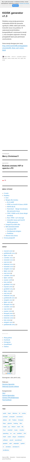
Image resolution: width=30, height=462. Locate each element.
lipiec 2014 (7, 291)
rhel (24, 58)
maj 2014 (7, 293)
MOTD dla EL (11, 206)
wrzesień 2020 (8, 266)
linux (19, 58)
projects (24, 56)
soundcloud (18, 440)
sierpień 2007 (8, 322)
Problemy (10, 233)
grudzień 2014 (8, 289)
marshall (10, 430)
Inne (7, 198)
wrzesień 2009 (8, 315)
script (3, 60)
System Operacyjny (8, 395)
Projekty (6, 195)
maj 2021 (7, 262)
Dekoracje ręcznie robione (10, 386)
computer (12, 417)
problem (19, 433)
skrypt (14, 437)
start (10, 443)
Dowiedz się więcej (24, 3)
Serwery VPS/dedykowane (10, 397)
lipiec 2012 (7, 302)
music (16, 430)
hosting (16, 423)
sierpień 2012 (8, 300)
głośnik (10, 423)
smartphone (21, 437)
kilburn (14, 427)
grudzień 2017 (8, 284)
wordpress (6, 450)
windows (8, 447)
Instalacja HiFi (11, 229)
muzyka (21, 430)
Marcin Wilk (7, 56)
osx (14, 433)
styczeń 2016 (8, 286)
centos (9, 58)
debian (5, 420)
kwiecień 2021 (8, 264)
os (11, 433)
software (5, 440)
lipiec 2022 (7, 255)
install (12, 58)
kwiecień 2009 (8, 318)
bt (19, 413)
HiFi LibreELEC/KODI (12, 226)
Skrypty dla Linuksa (12, 200)
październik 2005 (9, 324)
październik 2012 (9, 298)
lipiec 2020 (7, 271)
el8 (9, 420)
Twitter (6, 346)
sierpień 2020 (8, 269)
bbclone (15, 413)
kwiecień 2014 (8, 295)
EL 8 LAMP (10, 202)
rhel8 (4, 437)
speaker (5, 443)
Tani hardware (7, 400)
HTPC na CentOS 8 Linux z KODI (17, 204)
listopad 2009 (8, 313)
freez (4, 423)
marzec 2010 (8, 311)
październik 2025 (9, 253)
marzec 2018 (8, 280)
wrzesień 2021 (8, 260)
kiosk (16, 58)
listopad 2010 (8, 304)
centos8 (5, 417)
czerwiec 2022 (8, 257)
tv (3, 447)
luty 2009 (7, 320)
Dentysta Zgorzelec (8, 384)
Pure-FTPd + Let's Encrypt (15, 218)
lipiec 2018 (7, 278)
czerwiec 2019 (8, 275)
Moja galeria (8, 337)
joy (9, 427)
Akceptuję (15, 5)
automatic (4, 58)
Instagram (7, 342)
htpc (21, 423)
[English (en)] (5, 180)
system (23, 443)
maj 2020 (7, 273)
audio (4, 413)
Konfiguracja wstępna (14, 231)
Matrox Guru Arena (12, 235)
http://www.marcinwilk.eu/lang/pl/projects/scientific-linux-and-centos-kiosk (14, 48)
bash (9, 413)
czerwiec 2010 (8, 306)
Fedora (14, 420)
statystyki (16, 443)
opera (22, 58)
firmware (20, 420)
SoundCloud (8, 344)
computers (19, 56)
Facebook (7, 340)
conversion (19, 417)
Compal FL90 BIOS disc (13, 224)
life (22, 427)
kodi (18, 427)
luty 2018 (7, 282)
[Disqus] (15, 85)
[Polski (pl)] (3, 180)
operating (5, 433)
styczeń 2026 (8, 251)
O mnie (6, 193)
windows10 (16, 447)
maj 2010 (7, 309)
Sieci (3, 393)
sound (11, 440)
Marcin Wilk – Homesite (8, 457)
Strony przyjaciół (9, 238)
